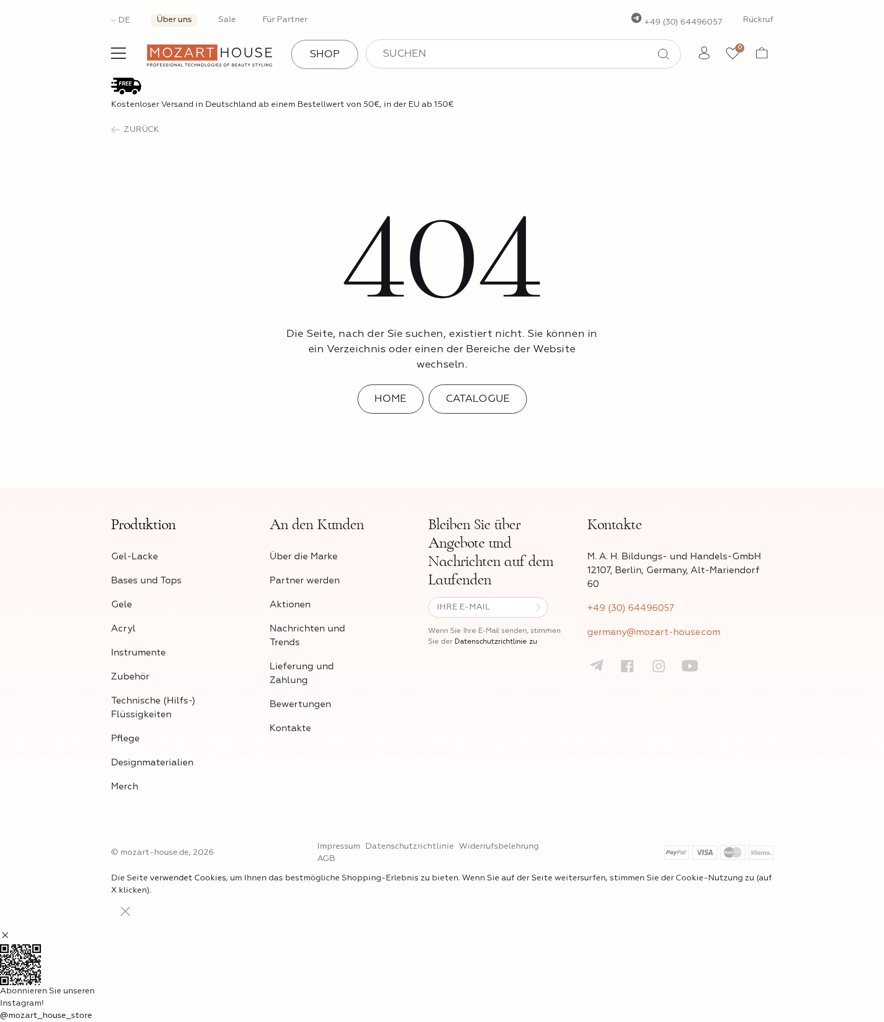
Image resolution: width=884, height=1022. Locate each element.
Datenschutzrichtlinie (409, 847)
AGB (326, 859)
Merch (124, 786)
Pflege (125, 738)
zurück (141, 130)
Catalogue (478, 399)
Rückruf (758, 20)
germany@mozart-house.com (653, 632)
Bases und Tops (146, 580)
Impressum (338, 847)
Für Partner (284, 20)
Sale (227, 20)
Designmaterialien (152, 762)
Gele (121, 604)
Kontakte (290, 728)
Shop (325, 54)
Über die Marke (304, 556)
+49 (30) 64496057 (682, 22)
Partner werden (305, 580)
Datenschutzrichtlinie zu (496, 641)
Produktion (143, 524)
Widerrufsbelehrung (499, 847)
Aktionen (290, 604)
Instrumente (138, 652)
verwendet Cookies (188, 878)
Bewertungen (300, 704)
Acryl (123, 628)
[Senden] (538, 607)
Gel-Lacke (134, 556)
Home (390, 399)
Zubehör (130, 677)
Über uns (174, 20)
